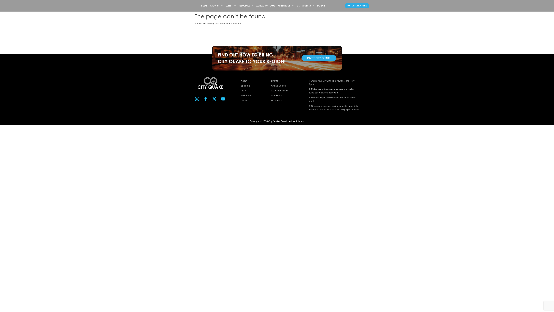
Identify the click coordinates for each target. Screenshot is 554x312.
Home (204, 5)
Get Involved (304, 5)
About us (214, 5)
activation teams (265, 5)
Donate (321, 5)
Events (229, 5)
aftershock (284, 5)
